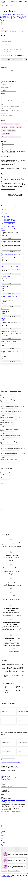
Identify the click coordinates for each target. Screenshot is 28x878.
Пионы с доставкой (7, 720)
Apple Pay (17, 124)
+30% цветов (12, 31)
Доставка (6, 41)
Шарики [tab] (6, 212)
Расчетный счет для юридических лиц (11, 136)
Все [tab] (5, 209)
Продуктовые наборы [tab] (9, 222)
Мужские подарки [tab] (8, 223)
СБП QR (19, 127)
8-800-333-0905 (5, 772)
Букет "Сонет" (4, 476)
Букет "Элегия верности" (7, 416)
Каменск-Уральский (7, 751)
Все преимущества (14, 651)
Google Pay (4, 127)
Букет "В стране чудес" (7, 434)
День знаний (19, 688)
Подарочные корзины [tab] (9, 220)
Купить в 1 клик (12, 59)
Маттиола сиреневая (6, 108)
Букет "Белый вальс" (6, 421)
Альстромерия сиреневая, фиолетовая (10, 106)
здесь (2, 169)
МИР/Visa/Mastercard (7, 124)
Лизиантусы (5, 711)
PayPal (3, 130)
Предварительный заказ (14, 870)
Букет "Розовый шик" (6, 452)
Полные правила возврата (8, 189)
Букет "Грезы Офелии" (7, 428)
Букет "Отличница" (6, 410)
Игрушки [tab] (6, 216)
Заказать (5, 870)
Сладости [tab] (6, 215)
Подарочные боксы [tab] (9, 219)
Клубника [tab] (6, 213)
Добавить (12, 238)
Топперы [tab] (6, 217)
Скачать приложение (6, 876)
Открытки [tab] (6, 211)
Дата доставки (4, 82)
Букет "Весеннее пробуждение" (9, 458)
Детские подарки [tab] (8, 224)
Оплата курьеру (5, 133)
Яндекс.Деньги (11, 130)
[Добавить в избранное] (25, 59)
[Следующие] (2, 483)
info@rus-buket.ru (5, 776)
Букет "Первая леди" (6, 398)
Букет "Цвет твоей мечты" (8, 441)
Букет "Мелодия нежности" (8, 447)
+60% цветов (21, 31)
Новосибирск (5, 742)
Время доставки (5, 87)
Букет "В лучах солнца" (7, 404)
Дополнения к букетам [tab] (10, 226)
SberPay (12, 127)
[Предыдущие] (1, 483)
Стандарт (4, 31)
